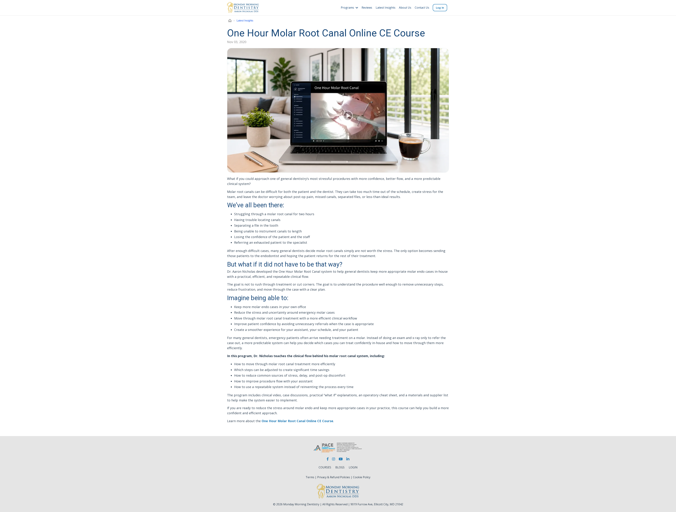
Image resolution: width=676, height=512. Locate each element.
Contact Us (422, 7)
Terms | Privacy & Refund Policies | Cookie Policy (338, 477)
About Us (405, 7)
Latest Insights (385, 7)
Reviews (367, 7)
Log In (440, 7)
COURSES (325, 467)
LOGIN (353, 467)
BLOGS (340, 467)
